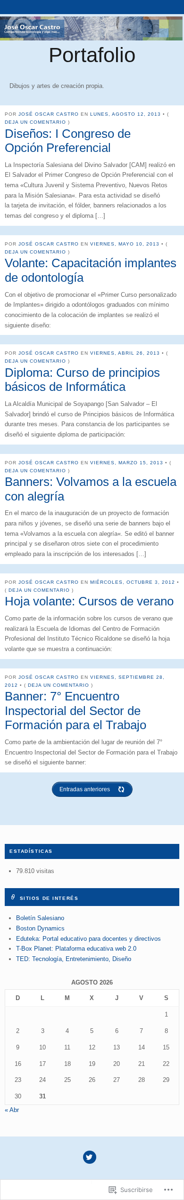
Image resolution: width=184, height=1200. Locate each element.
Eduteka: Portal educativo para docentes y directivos (88, 938)
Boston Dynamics (40, 928)
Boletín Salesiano (40, 918)
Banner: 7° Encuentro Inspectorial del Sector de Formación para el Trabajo (75, 710)
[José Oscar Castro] (92, 28)
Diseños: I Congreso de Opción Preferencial (68, 141)
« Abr (12, 1109)
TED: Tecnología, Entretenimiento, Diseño (73, 958)
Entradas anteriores (84, 789)
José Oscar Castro (48, 114)
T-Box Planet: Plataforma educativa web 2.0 (76, 948)
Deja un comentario (35, 122)
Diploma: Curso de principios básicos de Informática (82, 380)
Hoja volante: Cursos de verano (89, 601)
